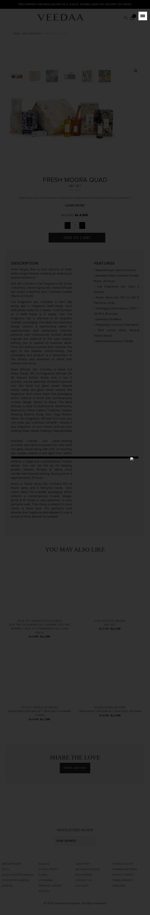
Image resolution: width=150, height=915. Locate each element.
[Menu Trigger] (142, 16)
